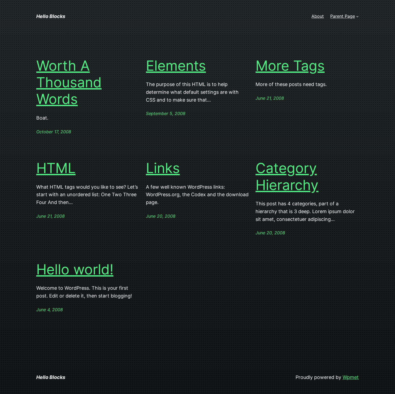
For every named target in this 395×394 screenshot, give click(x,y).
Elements (176, 66)
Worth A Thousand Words (69, 83)
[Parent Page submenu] (357, 16)
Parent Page (342, 16)
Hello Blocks (50, 16)
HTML (56, 168)
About (317, 16)
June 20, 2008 (160, 216)
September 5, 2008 (165, 113)
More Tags (290, 66)
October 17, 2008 (53, 131)
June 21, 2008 (270, 98)
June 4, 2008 (49, 309)
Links (163, 168)
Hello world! (74, 269)
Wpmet (351, 377)
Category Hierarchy (287, 176)
